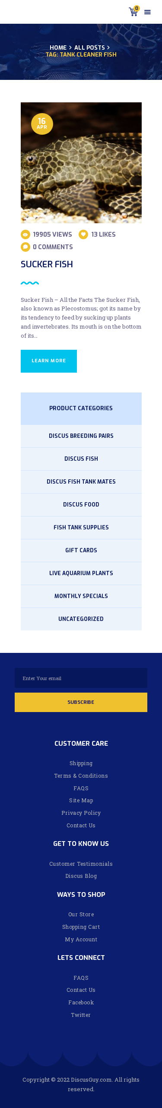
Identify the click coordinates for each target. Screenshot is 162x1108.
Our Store (81, 914)
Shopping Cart (81, 926)
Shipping (81, 763)
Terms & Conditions (81, 775)
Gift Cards (81, 550)
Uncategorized (81, 619)
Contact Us (81, 825)
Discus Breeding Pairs (81, 436)
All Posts (89, 47)
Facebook (81, 1002)
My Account (81, 939)
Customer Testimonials (81, 863)
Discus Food (81, 504)
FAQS (81, 788)
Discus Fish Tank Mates (81, 481)
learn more (49, 361)
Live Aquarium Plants (81, 573)
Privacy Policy (81, 812)
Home (58, 47)
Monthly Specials (81, 596)
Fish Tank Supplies (81, 527)
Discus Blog (81, 875)
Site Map (81, 800)
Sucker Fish (47, 264)
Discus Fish (81, 459)
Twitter (81, 1014)
